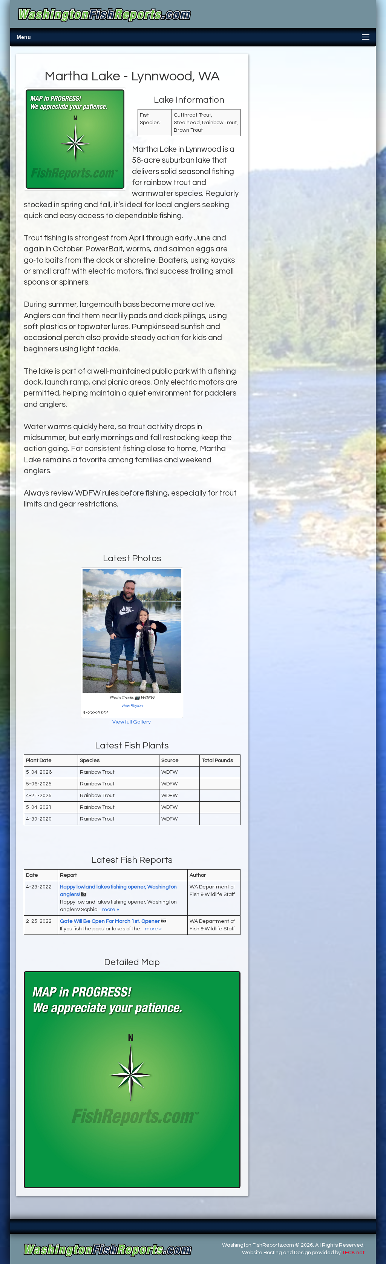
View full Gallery (132, 722)
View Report (132, 706)
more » (110, 909)
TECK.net (353, 1252)
